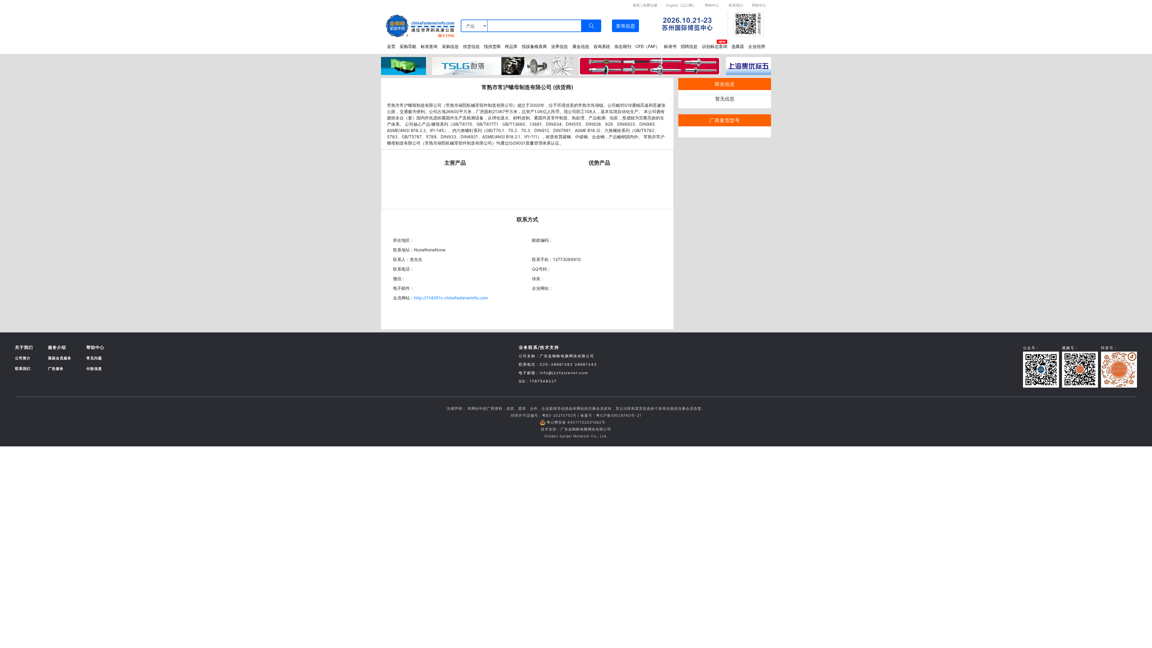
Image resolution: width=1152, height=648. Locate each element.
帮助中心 (712, 5)
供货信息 (471, 46)
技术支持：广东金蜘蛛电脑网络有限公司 (576, 429)
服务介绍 (57, 347)
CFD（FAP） (647, 46)
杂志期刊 (622, 46)
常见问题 (94, 358)
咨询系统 (601, 46)
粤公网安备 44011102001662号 (576, 422)
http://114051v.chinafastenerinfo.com (451, 297)
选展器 (737, 46)
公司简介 (23, 358)
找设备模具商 (534, 46)
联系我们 (736, 5)
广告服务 (56, 368)
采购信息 (450, 46)
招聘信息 (689, 46)
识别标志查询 (714, 46)
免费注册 (650, 5)
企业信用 (756, 46)
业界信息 (559, 46)
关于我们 (24, 347)
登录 (636, 5)
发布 (625, 26)
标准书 (670, 46)
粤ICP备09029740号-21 (618, 415)
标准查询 (429, 46)
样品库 (511, 46)
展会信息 (580, 46)
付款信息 (94, 368)
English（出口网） (681, 5)
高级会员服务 (59, 358)
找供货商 (492, 46)
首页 (391, 46)
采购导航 (408, 46)
